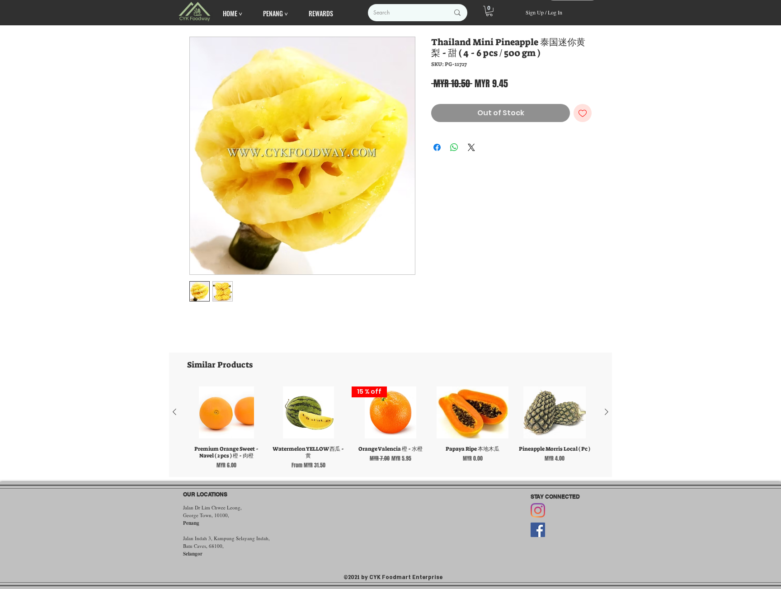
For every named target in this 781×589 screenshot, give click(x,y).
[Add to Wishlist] (583, 113)
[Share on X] (471, 147)
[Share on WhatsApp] (454, 147)
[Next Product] (606, 411)
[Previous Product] (174, 411)
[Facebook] (538, 530)
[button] (489, 11)
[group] (390, 427)
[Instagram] (538, 510)
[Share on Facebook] (437, 147)
